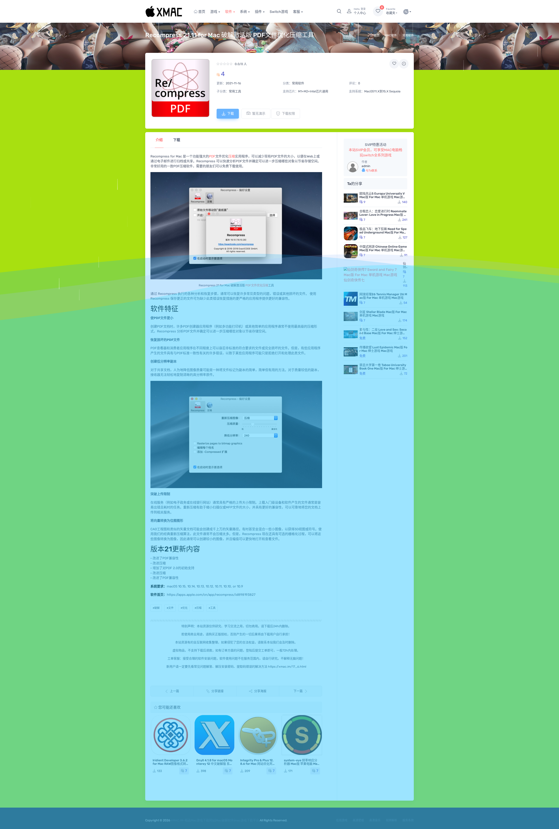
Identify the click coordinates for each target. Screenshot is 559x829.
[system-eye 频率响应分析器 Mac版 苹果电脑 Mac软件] (302, 735)
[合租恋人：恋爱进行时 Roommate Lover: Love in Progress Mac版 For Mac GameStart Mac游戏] (351, 216)
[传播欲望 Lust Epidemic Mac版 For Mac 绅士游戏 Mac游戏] (351, 352)
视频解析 (391, 820)
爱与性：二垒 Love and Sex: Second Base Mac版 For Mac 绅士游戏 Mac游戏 (383, 333)
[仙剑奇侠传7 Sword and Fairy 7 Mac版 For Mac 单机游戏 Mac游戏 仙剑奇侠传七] (372, 275)
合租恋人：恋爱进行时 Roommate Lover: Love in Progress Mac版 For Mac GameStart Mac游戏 (383, 214)
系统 (243, 12)
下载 (230, 114)
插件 (258, 12)
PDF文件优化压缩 (256, 285)
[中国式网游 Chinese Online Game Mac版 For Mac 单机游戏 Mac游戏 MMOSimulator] (351, 251)
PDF (212, 156)
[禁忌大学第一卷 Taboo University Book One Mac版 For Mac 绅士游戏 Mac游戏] (351, 370)
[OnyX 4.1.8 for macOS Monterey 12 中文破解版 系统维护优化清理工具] (214, 735)
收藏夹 (390, 11)
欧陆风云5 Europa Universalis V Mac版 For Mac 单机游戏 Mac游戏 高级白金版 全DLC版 (382, 197)
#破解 (156, 608)
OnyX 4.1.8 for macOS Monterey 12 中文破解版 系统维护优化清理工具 (214, 763)
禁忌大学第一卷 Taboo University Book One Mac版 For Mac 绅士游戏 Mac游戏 (382, 368)
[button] (339, 11)
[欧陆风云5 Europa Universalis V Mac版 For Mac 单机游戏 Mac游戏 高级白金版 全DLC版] (351, 198)
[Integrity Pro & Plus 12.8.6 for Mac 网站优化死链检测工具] (258, 735)
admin (366, 166)
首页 (201, 12)
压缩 (231, 156)
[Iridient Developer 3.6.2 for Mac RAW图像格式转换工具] (170, 735)
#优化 (184, 608)
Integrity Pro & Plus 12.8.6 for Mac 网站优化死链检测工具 (258, 763)
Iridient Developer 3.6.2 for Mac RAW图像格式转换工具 (170, 763)
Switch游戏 (279, 12)
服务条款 (408, 820)
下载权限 (288, 114)
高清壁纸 (358, 820)
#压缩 (198, 608)
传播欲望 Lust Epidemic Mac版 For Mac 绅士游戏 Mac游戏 (383, 349)
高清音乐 (375, 820)
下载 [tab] (176, 140)
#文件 (170, 608)
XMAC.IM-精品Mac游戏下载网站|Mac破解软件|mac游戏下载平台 (215, 820)
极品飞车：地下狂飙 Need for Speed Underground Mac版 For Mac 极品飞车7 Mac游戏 (383, 232)
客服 (296, 12)
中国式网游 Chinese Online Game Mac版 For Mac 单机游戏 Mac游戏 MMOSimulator (383, 250)
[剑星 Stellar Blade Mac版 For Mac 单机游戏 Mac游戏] (351, 316)
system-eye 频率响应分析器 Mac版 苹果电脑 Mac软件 (301, 763)
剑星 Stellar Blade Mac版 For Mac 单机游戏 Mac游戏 (383, 313)
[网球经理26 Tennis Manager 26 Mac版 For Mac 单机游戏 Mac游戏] (351, 299)
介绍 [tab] (159, 140)
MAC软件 (391, 35)
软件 (228, 12)
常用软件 (408, 35)
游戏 (213, 12)
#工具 (212, 608)
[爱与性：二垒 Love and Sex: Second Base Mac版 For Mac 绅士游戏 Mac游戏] (351, 334)
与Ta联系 (371, 170)
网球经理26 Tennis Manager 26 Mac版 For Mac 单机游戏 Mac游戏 (383, 296)
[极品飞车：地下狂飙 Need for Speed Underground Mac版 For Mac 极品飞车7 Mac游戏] (351, 233)
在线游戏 (341, 820)
